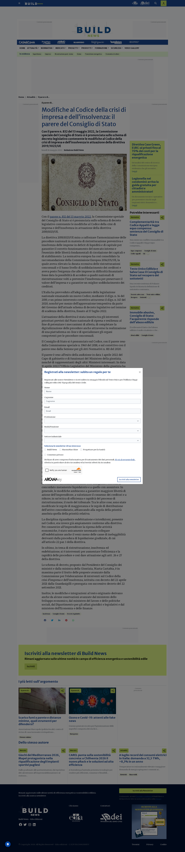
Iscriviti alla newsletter (129, 479)
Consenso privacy (55, 455)
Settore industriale (52, 436)
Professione (49, 417)
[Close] (140, 372)
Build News (52, 449)
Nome (47, 387)
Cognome (48, 397)
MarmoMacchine (70, 449)
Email (47, 407)
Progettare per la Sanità (94, 449)
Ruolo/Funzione (51, 427)
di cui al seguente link (125, 460)
